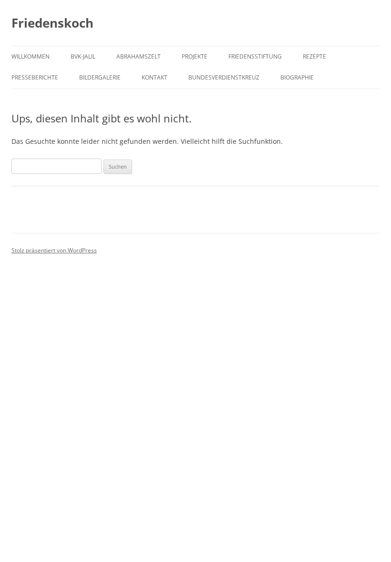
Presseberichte (34, 77)
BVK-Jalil (83, 56)
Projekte (194, 56)
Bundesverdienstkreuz (223, 77)
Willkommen (30, 56)
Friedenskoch (52, 22)
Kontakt (154, 77)
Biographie (297, 77)
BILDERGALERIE (100, 77)
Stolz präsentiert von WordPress (54, 250)
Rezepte (314, 56)
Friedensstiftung (255, 56)
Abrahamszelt (138, 56)
